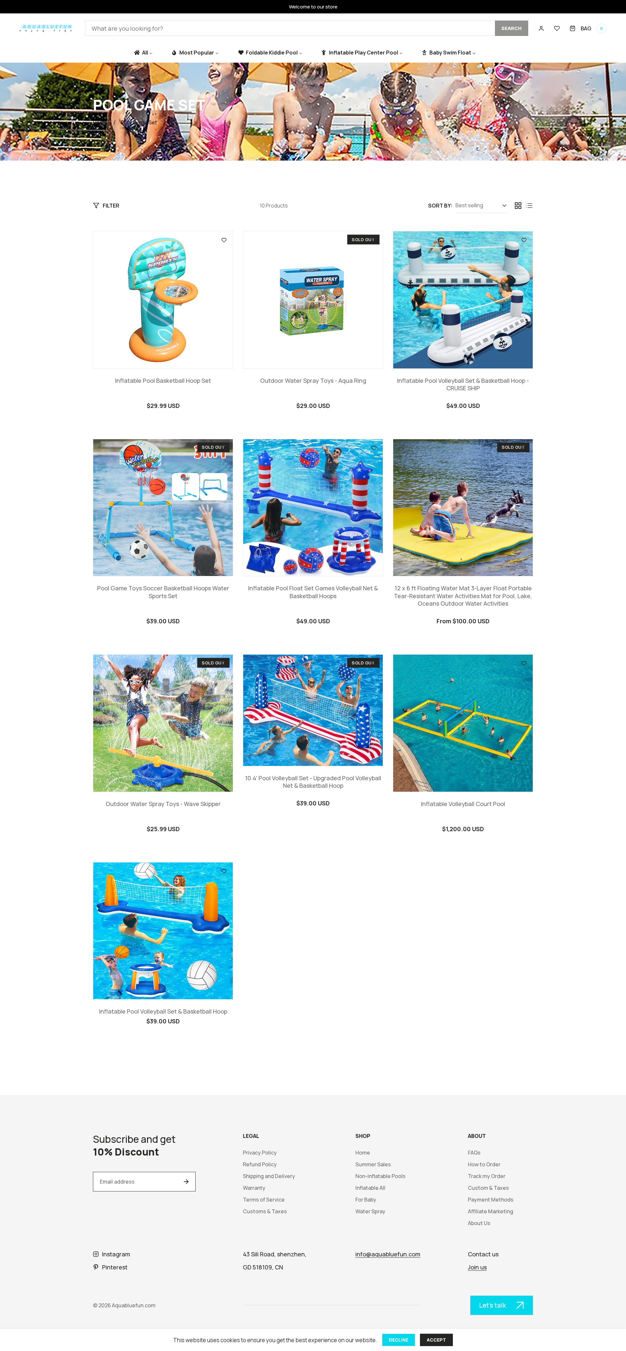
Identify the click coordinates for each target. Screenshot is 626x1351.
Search (511, 28)
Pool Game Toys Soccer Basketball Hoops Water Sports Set (163, 591)
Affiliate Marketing (490, 1211)
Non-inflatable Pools (380, 1176)
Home (100, 122)
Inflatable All (370, 1188)
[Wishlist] (557, 28)
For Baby (365, 1199)
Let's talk (492, 1305)
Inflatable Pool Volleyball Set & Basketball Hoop (163, 1011)
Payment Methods (491, 1199)
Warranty (254, 1188)
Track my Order (486, 1176)
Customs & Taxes (265, 1211)
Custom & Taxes (488, 1188)
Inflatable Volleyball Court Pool (463, 804)
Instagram (116, 1254)
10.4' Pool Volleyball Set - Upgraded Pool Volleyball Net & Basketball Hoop (313, 781)
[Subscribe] (186, 1181)
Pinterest (114, 1267)
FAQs (474, 1152)
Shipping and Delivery (269, 1176)
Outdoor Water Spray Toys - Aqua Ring (313, 380)
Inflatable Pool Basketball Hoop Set (163, 380)
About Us (479, 1223)
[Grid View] (518, 206)
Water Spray (370, 1211)
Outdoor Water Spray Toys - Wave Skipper (163, 804)
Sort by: (440, 205)
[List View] (529, 206)
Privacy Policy (260, 1152)
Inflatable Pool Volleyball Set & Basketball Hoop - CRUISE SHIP (463, 384)
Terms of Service (264, 1199)
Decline (398, 1340)
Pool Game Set (139, 122)
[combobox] (306, 28)
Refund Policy (260, 1164)
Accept (436, 1340)
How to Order (484, 1164)
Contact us (483, 1254)
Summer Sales (373, 1164)
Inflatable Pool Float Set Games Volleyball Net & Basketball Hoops (313, 591)
